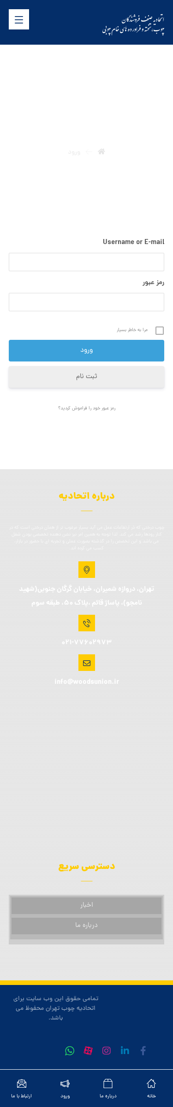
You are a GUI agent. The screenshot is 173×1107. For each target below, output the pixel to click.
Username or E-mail (133, 243)
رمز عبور (153, 283)
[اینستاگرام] (106, 1051)
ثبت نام (86, 377)
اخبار (86, 905)
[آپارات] (88, 1051)
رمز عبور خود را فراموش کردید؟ (86, 408)
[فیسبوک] (143, 1051)
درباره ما (86, 926)
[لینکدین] (125, 1051)
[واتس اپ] (69, 1051)
